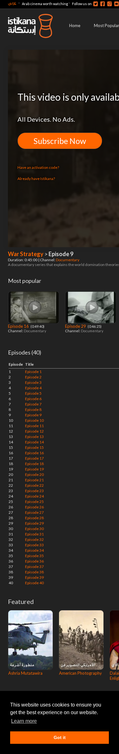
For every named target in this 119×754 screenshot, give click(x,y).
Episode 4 (33, 387)
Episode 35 (34, 555)
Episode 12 (34, 431)
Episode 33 (34, 544)
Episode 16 (19, 326)
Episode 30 (34, 528)
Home (74, 25)
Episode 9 (33, 415)
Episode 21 (34, 480)
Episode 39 (34, 577)
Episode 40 (34, 582)
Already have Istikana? (36, 178)
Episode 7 (33, 404)
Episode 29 (76, 326)
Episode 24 (34, 496)
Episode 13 (34, 436)
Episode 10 (34, 420)
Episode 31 (34, 534)
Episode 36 (34, 561)
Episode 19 (34, 469)
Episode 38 (34, 572)
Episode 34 (34, 550)
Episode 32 (34, 539)
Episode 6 (33, 398)
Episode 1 (33, 371)
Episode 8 (33, 409)
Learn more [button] (24, 721)
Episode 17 (34, 458)
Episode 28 (34, 517)
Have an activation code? (38, 167)
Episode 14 (34, 442)
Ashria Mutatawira (25, 673)
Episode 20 (34, 474)
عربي (12, 2)
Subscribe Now (60, 141)
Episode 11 (34, 425)
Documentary (68, 259)
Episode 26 (34, 507)
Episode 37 (34, 566)
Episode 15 (34, 447)
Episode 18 (34, 463)
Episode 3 (33, 382)
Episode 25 (34, 501)
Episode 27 (34, 512)
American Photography (80, 673)
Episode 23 (34, 490)
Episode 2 (33, 377)
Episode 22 (34, 485)
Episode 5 (33, 393)
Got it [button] (60, 737)
